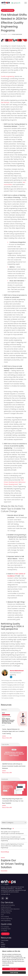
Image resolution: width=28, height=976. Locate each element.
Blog (2, 942)
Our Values (4, 930)
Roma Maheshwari (17, 34)
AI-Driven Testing (5, 913)
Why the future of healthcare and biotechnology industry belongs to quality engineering (13, 838)
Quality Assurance (6, 907)
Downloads (5, 779)
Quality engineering (7, 76)
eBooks (3, 946)
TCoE (2, 915)
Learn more (5, 965)
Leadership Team (6, 929)
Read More (6, 738)
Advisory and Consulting (8, 905)
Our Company (5, 927)
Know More (4, 871)
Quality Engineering (6, 911)
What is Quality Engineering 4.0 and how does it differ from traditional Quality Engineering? (12, 845)
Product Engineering (6, 918)
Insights (3, 944)
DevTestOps (5, 102)
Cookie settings (14, 972)
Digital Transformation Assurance (10, 909)
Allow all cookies (14, 969)
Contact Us (5, 934)
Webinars (4, 710)
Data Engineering (5, 920)
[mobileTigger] (25, 3)
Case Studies (5, 744)
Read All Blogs (5, 852)
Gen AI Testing (5, 916)
